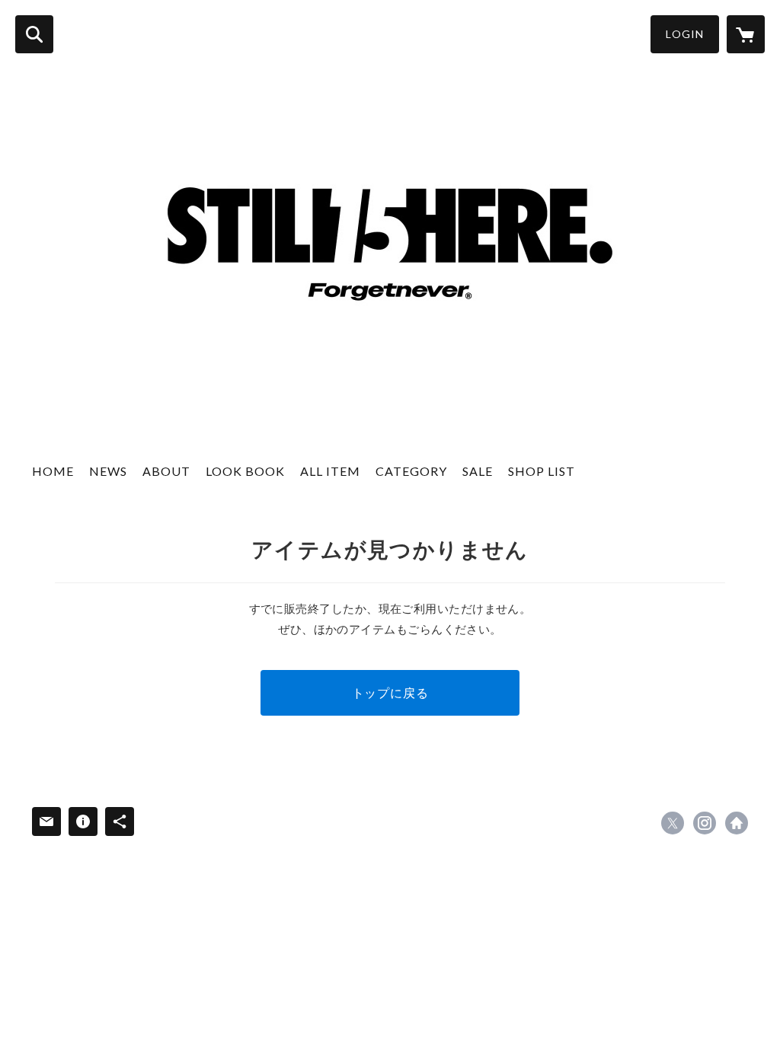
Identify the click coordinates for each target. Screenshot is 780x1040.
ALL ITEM (330, 471)
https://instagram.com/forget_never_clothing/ (704, 823)
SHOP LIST (541, 471)
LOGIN (685, 33)
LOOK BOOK (245, 471)
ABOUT (166, 471)
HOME (53, 471)
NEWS (108, 471)
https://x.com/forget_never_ (672, 823)
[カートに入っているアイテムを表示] (746, 34)
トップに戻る (390, 692)
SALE (477, 471)
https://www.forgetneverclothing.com (736, 823)
